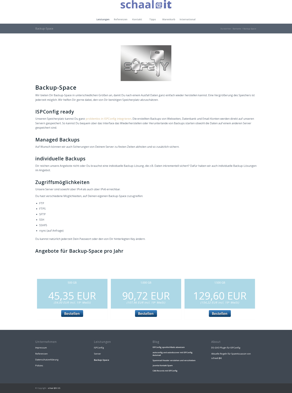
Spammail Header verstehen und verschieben (174, 360)
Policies (39, 365)
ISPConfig (99, 347)
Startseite (237, 28)
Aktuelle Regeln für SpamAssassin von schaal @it (231, 356)
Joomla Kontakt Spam (163, 365)
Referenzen (41, 353)
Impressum (41, 347)
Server (97, 353)
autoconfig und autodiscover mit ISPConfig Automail (172, 354)
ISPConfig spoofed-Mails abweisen (169, 347)
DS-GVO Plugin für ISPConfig (225, 347)
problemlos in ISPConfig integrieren (108, 119)
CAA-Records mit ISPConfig (165, 370)
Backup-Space (44, 28)
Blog (156, 341)
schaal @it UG (54, 388)
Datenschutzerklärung (46, 359)
